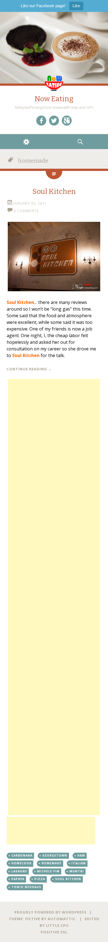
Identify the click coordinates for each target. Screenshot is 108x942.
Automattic (61, 918)
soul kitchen (68, 879)
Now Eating (54, 99)
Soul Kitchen (54, 191)
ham (81, 855)
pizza (39, 879)
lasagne (19, 871)
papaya (17, 879)
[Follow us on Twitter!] (54, 120)
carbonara (21, 855)
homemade (51, 863)
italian (78, 863)
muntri (77, 871)
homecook (21, 863)
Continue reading (29, 368)
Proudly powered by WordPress (50, 912)
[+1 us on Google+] (67, 120)
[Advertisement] (54, 597)
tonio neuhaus (26, 887)
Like (76, 5)
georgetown (54, 855)
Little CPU (57, 925)
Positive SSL (54, 932)
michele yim (48, 871)
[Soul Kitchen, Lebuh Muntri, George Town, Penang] (54, 256)
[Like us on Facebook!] (41, 120)
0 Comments (26, 210)
